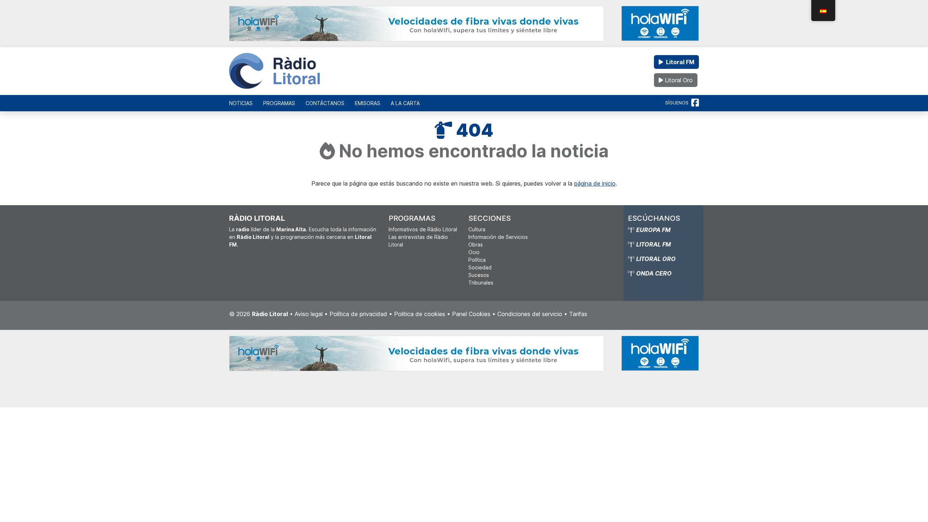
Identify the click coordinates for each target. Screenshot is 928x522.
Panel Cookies (471, 314)
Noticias (241, 103)
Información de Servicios (498, 237)
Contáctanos (325, 103)
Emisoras (367, 103)
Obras (475, 244)
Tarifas (578, 314)
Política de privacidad (358, 314)
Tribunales (480, 282)
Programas (279, 103)
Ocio (474, 252)
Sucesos (478, 275)
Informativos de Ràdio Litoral (423, 229)
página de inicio (595, 183)
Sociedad (480, 267)
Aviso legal (309, 314)
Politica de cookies (419, 314)
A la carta (405, 103)
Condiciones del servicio (529, 314)
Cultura (476, 229)
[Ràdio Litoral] (274, 71)
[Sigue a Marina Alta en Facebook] (695, 103)
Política (477, 260)
